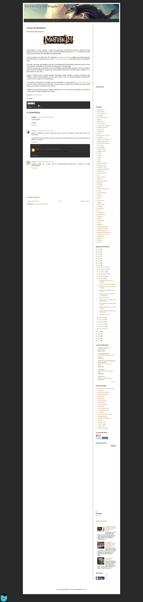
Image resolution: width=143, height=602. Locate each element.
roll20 (98, 198)
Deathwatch (100, 131)
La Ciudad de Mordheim (108, 558)
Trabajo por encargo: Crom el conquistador (106, 294)
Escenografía (100, 147)
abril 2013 (101, 322)
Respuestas (36, 145)
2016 (99, 258)
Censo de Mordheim (104, 297)
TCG (98, 210)
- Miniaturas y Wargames (103, 418)
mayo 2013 (102, 319)
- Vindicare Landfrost (102, 428)
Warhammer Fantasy (102, 228)
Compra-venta (101, 123)
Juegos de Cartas (102, 167)
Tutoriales (100, 216)
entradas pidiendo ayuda (63, 59)
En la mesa (100, 145)
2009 (99, 338)
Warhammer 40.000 (102, 226)
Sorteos (99, 202)
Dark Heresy (100, 129)
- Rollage (99, 420)
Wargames (40, 107)
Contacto (57, 20)
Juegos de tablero (102, 173)
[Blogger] (99, 436)
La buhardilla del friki (103, 353)
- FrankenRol (100, 406)
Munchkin (99, 185)
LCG (98, 175)
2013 (99, 265)
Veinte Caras (101, 376)
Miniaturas (100, 179)
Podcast (99, 191)
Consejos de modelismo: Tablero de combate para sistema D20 (110, 544)
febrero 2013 (102, 326)
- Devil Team (100, 390)
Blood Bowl (100, 121)
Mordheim (34, 107)
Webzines (100, 240)
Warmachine (100, 236)
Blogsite (99, 119)
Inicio (59, 201)
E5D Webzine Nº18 (104, 314)
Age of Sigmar (101, 111)
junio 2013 (102, 317)
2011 (99, 334)
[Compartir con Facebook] (34, 103)
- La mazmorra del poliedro (104, 414)
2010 (99, 336)
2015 (99, 260)
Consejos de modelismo (103, 125)
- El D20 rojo (100, 396)
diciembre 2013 (103, 267)
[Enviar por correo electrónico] (28, 103)
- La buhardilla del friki (103, 410)
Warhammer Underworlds (104, 232)
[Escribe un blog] (30, 103)
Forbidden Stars (101, 149)
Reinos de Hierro (101, 192)
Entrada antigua (85, 201)
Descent (99, 133)
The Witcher (100, 212)
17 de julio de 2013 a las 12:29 (52, 149)
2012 (99, 331)
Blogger (84, 589)
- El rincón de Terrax (102, 404)
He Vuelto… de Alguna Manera (105, 378)
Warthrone (100, 238)
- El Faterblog (100, 398)
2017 (99, 256)
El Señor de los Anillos (103, 143)
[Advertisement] (106, 54)
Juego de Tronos (101, 165)
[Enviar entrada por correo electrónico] (39, 105)
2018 (99, 254)
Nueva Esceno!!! (102, 349)
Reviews (99, 196)
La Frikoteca (101, 369)
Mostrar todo (113, 381)
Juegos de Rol (101, 171)
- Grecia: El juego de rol (103, 408)
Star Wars (99, 206)
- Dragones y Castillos (103, 392)
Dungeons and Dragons (103, 139)
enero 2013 (102, 328)
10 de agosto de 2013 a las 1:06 (45, 161)
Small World (100, 200)
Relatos (99, 194)
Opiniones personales (103, 189)
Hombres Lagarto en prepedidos (107, 284)
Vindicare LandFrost (103, 348)
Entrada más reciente (33, 201)
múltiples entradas (64, 57)
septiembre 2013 (103, 274)
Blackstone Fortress (102, 117)
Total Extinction (101, 214)
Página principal (30, 20)
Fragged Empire (101, 151)
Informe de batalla (102, 163)
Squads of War (101, 204)
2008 (99, 340)
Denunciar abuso (101, 521)
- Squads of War (101, 422)
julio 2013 (101, 278)
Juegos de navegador (103, 169)
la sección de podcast (82, 82)
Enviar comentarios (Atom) (41, 204)
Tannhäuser (100, 208)
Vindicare (34, 130)
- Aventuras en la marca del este (105, 388)
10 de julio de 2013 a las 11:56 (45, 117)
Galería (99, 153)
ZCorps (99, 242)
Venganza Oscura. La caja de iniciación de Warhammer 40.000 (110, 528)
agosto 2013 (102, 276)
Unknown (34, 161)
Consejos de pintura (102, 127)
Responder (34, 125)
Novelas (99, 187)
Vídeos (99, 222)
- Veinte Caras (101, 426)
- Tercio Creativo (101, 424)
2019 (99, 251)
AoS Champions (101, 113)
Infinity (99, 161)
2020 (99, 249)
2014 (99, 263)
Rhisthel (38, 149)
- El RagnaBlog (101, 402)
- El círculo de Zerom (102, 394)
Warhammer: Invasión (103, 234)
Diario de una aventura (103, 135)
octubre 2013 (102, 272)
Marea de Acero (101, 177)
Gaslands (99, 155)
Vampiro (99, 218)
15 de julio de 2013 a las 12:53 (45, 130)
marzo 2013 (102, 324)
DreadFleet (100, 137)
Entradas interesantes (44, 20)
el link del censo (36, 95)
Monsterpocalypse (102, 181)
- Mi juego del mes (102, 416)
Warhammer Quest (102, 230)
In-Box (99, 159)
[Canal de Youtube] (97, 436)
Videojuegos (100, 220)
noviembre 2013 (103, 269)
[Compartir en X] (32, 103)
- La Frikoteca (100, 412)
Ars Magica (100, 115)
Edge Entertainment (102, 141)
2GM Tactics (100, 109)
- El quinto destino (102, 400)
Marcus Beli (75, 52)
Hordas (99, 157)
